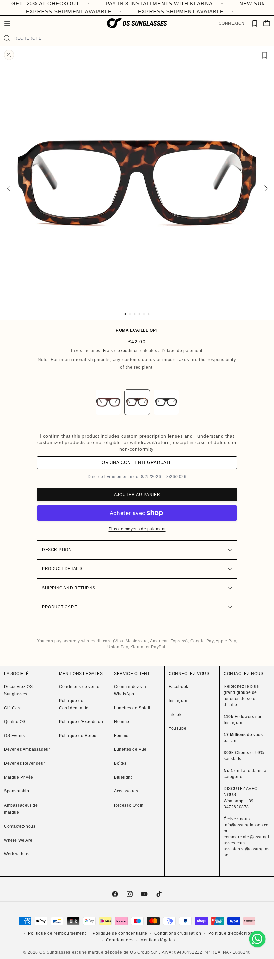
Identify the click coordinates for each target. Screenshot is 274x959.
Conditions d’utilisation (177, 933)
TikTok (175, 714)
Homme (121, 721)
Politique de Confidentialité (74, 704)
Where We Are (18, 840)
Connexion (232, 23)
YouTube (177, 728)
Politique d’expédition (230, 933)
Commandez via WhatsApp (130, 690)
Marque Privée (18, 777)
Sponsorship (16, 791)
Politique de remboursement (57, 933)
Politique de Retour (78, 735)
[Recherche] (7, 38)
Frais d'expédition (121, 350)
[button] (7, 23)
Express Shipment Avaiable (64, 11)
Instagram (178, 700)
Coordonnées (120, 940)
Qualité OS (15, 721)
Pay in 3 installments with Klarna (139, 3)
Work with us (16, 854)
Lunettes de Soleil (132, 708)
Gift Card (13, 708)
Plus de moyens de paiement (137, 529)
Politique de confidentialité (120, 933)
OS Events (14, 735)
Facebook (178, 686)
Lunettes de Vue (130, 749)
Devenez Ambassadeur (27, 749)
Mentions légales (157, 940)
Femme (121, 735)
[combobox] (141, 38)
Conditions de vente (79, 686)
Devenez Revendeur (24, 763)
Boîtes (120, 763)
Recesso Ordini (129, 805)
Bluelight (123, 777)
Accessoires (126, 791)
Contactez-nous (19, 826)
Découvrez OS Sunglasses (18, 690)
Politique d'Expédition (81, 721)
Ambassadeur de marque (21, 809)
